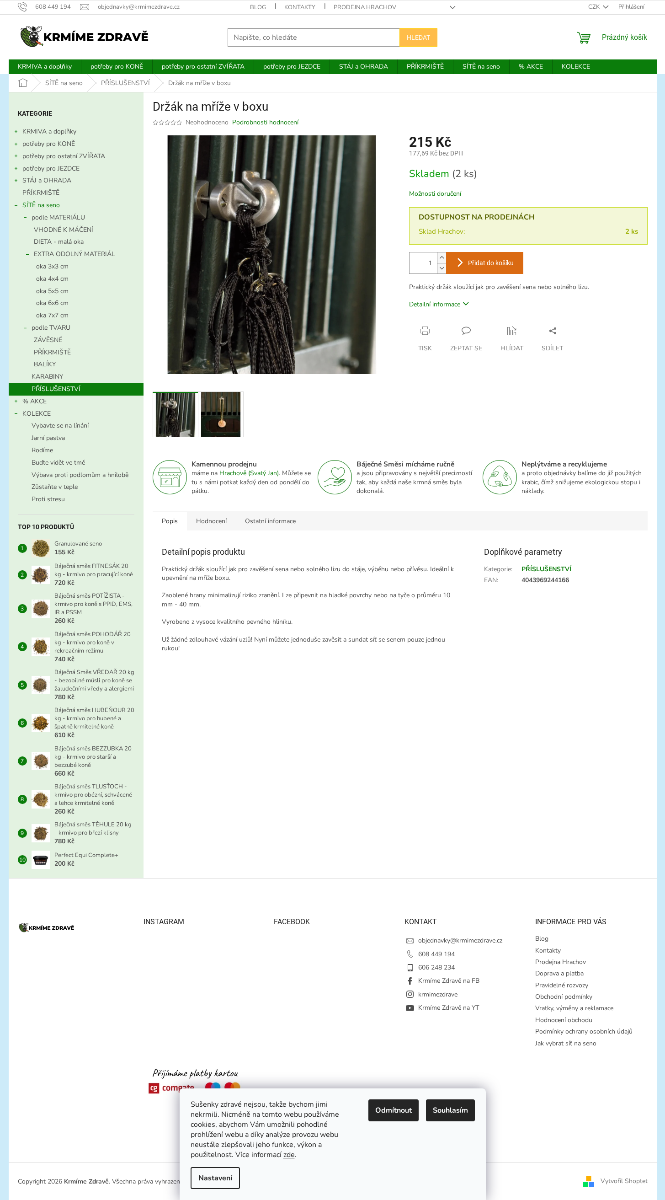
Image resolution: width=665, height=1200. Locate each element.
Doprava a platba (559, 973)
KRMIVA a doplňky (49, 131)
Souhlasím (450, 1110)
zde (289, 1155)
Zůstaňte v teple (55, 486)
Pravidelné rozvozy (561, 985)
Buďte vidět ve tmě (58, 462)
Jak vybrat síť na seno (565, 1043)
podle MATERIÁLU (58, 217)
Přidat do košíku (491, 263)
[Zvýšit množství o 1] (441, 257)
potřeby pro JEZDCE (51, 168)
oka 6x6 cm (52, 303)
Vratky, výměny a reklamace (574, 1008)
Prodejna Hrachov (365, 7)
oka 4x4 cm (52, 278)
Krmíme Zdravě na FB (448, 980)
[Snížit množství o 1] (441, 268)
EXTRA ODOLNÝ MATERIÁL (74, 254)
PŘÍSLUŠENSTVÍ (56, 389)
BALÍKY (45, 364)
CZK (594, 7)
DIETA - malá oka (59, 241)
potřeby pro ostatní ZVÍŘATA (63, 156)
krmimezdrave (438, 994)
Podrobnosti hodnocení (265, 122)
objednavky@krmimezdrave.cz (460, 940)
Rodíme (42, 450)
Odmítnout (393, 1110)
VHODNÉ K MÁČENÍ (63, 229)
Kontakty (299, 7)
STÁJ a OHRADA (46, 180)
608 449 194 (436, 954)
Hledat (418, 37)
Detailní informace (434, 304)
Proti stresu (48, 499)
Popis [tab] (170, 521)
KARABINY (47, 376)
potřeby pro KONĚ (48, 143)
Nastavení (215, 1178)
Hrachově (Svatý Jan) (249, 473)
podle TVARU (51, 327)
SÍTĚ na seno (41, 205)
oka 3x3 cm (52, 266)
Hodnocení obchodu (563, 1020)
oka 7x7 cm (52, 315)
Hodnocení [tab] (211, 521)
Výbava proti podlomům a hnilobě (80, 475)
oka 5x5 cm (52, 291)
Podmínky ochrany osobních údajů (584, 1031)
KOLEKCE (36, 413)
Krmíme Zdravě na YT (448, 1007)
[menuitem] (45, 66)
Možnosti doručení (435, 193)
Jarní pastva (48, 438)
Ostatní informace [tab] (270, 521)
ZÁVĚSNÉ (48, 340)
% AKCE (34, 401)
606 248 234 (436, 967)
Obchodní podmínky (563, 996)
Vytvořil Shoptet (624, 1181)
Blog (258, 7)
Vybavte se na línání (60, 425)
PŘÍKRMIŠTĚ (40, 192)
